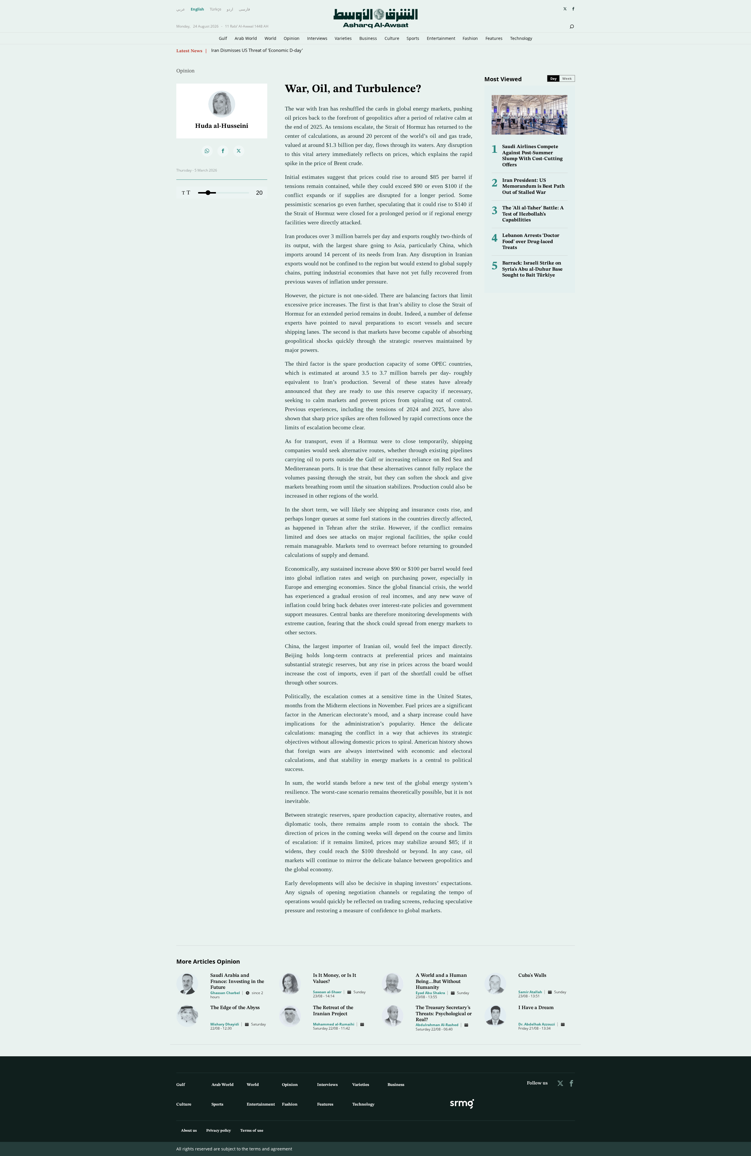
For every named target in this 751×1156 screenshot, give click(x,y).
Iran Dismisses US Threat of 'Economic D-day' (257, 51)
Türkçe (215, 9)
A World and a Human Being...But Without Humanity (441, 981)
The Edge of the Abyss (235, 1007)
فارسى (244, 9)
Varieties (343, 38)
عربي (180, 9)
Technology (521, 38)
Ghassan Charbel (225, 992)
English (197, 9)
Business (368, 38)
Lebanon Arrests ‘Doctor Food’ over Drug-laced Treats (530, 241)
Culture (392, 38)
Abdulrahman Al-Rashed (437, 1024)
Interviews (317, 38)
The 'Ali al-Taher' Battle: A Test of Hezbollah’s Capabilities (533, 214)
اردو (230, 9)
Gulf (223, 38)
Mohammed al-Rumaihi (333, 1024)
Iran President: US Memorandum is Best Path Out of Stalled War (533, 186)
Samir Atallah (530, 991)
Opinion (292, 38)
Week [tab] (567, 78)
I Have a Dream (536, 1007)
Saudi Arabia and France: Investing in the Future (237, 981)
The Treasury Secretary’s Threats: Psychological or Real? (444, 1013)
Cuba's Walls (532, 975)
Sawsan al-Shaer (327, 991)
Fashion (470, 38)
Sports (413, 38)
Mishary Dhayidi (224, 1024)
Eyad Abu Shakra (430, 992)
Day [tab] (553, 78)
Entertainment (441, 38)
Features (494, 38)
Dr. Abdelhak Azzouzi (536, 1024)
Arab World (246, 38)
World (270, 38)
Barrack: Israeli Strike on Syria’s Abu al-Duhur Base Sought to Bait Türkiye (532, 269)
